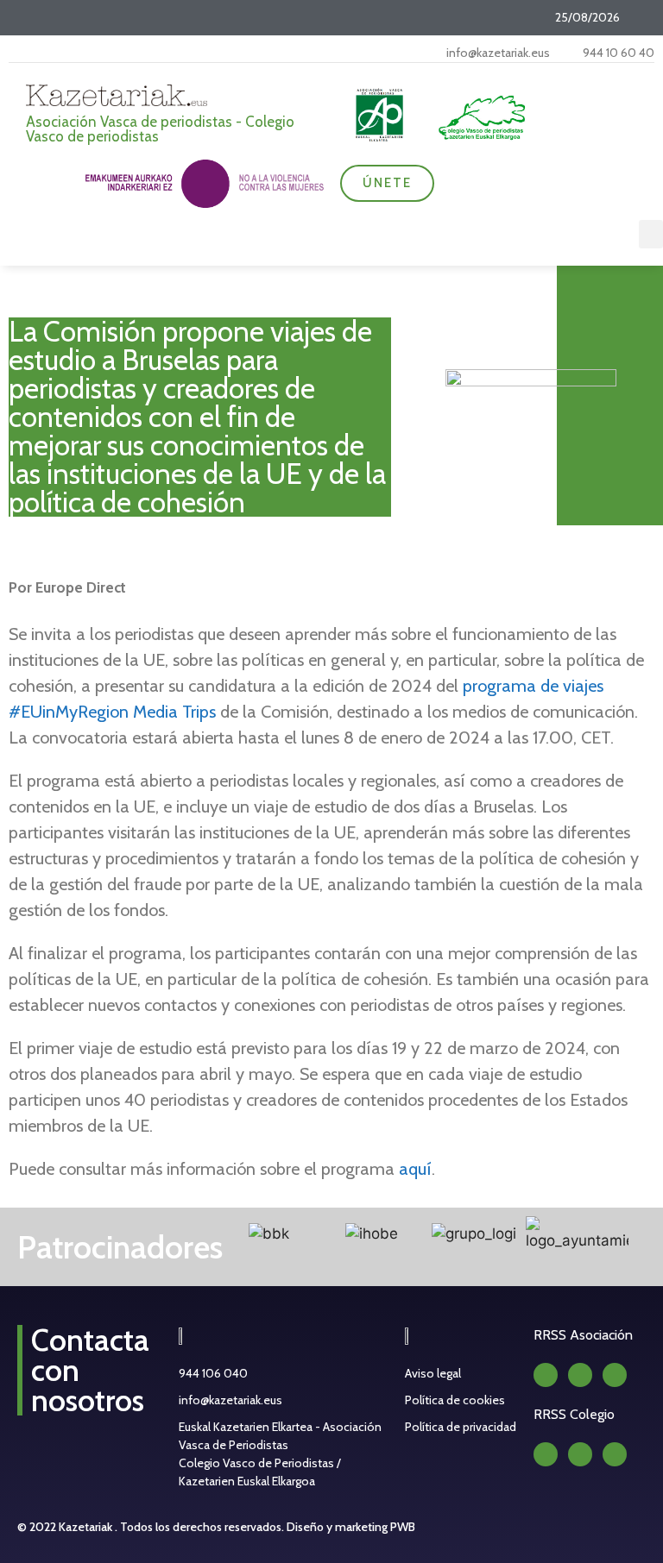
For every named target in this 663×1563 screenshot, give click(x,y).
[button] (651, 234)
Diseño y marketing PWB (351, 1527)
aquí (415, 1168)
